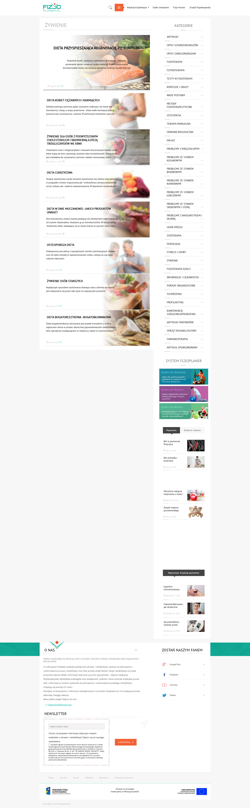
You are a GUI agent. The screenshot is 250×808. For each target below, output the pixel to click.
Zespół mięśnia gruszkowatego (171, 509)
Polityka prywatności (124, 777)
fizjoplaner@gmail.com (59, 704)
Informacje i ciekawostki (183, 277)
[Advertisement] (184, 478)
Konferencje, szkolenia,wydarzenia (181, 312)
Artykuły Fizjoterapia (137, 7)
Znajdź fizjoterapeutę (200, 7)
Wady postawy (176, 95)
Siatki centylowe (161, 7)
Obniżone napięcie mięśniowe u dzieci (173, 492)
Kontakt (63, 777)
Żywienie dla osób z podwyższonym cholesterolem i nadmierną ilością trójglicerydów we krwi (72, 139)
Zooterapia (174, 235)
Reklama (89, 777)
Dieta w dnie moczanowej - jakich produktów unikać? (79, 210)
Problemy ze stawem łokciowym (180, 193)
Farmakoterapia (177, 339)
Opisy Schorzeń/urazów (182, 45)
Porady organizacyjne (181, 285)
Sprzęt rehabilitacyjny (181, 330)
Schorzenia (174, 294)
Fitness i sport (176, 252)
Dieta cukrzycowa (59, 172)
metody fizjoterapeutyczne (179, 105)
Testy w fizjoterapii (179, 78)
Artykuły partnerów (180, 322)
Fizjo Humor (179, 7)
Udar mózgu (175, 227)
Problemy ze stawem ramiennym (180, 182)
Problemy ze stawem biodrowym (180, 170)
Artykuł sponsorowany (182, 347)
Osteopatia (174, 115)
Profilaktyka (175, 302)
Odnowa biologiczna (180, 132)
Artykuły (173, 36)
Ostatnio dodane (192, 430)
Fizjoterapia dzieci (179, 269)
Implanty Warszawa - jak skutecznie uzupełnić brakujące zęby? (174, 608)
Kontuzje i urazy (178, 87)
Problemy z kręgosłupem (183, 148)
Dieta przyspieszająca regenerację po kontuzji (97, 48)
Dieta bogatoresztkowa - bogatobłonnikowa (79, 317)
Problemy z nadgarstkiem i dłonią (184, 217)
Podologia (173, 244)
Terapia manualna (179, 123)
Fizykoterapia (176, 70)
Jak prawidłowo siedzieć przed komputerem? (171, 624)
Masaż (171, 140)
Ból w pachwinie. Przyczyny (172, 443)
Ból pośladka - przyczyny (171, 459)
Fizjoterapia (174, 61)
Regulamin (104, 777)
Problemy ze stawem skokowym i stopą (180, 205)
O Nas (51, 777)
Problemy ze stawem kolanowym (180, 158)
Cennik (76, 777)
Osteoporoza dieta (60, 245)
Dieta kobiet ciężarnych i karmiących (73, 100)
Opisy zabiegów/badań (181, 53)
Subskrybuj (124, 742)
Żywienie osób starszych (65, 281)
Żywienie (172, 260)
